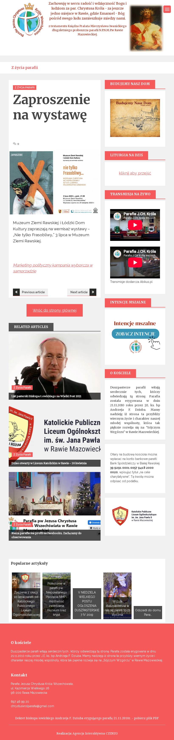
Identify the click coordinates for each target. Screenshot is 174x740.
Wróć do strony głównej (54, 310)
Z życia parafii (25, 87)
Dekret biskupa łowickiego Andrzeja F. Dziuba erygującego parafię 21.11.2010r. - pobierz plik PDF (87, 718)
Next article (79, 292)
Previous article (33, 292)
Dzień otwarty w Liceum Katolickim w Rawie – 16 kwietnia (49, 463)
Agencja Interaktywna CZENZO (95, 733)
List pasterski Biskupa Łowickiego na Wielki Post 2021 (46, 396)
